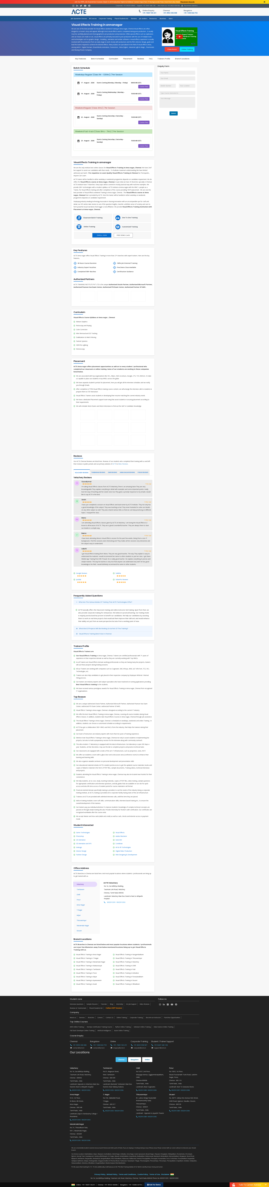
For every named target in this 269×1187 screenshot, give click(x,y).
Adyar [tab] (79, 915)
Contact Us (109, 1017)
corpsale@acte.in (140, 1048)
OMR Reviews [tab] (112, 472)
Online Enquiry (148, 10)
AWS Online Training (77, 1027)
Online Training (187, 49)
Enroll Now (102, 235)
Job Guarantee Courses (79, 18)
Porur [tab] (78, 900)
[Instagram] (73, 5)
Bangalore (188, 10)
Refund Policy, (112, 1174)
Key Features (80, 59)
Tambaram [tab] (80, 889)
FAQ (150, 59)
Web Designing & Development (126, 855)
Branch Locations (182, 59)
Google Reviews (81, 573)
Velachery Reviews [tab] (81, 472)
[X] (81, 5)
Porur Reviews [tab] (143, 472)
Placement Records (187, 2)
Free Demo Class (123, 235)
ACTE (114, 464)
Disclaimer (165, 1174)
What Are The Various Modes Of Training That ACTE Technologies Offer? (105, 602)
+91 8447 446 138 (161, 1045)
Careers (100, 1017)
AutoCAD (119, 840)
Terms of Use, (154, 1174)
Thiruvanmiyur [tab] (81, 920)
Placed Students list (121, 18)
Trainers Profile (164, 59)
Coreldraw (119, 844)
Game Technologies (83, 833)
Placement (127, 59)
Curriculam (113, 59)
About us (73, 1017)
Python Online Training (123, 1027)
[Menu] (1, 17)
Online (147, 1060)
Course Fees (144, 87)
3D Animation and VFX (83, 844)
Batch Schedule (97, 59)
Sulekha (118, 573)
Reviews (134, 18)
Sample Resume (92, 1004)
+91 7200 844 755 (100, 1045)
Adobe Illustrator (121, 836)
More (171, 18)
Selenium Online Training (142, 1027)
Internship (119, 1004)
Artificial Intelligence (104, 1031)
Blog (111, 1004)
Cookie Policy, (142, 1174)
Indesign (79, 847)
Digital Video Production (124, 851)
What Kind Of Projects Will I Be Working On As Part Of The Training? (103, 629)
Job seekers (143, 18)
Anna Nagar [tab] (81, 905)
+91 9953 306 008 (79, 1045)
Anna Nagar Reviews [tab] (127, 472)
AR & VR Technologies (123, 847)
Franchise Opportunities (172, 1017)
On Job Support (131, 1004)
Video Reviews (123, 464)
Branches (163, 18)
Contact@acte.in (78, 1048)
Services (82, 1017)
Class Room (172, 49)
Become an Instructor (153, 1017)
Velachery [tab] (80, 884)
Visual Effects (120, 833)
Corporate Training (105, 18)
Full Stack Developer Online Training (82, 1031)
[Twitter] (167, 1004)
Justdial (78, 579)
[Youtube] (85, 5)
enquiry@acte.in (119, 1048)
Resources (153, 18)
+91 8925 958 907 (140, 1045)
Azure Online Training (121, 1031)
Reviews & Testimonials (78, 1008)
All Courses (93, 18)
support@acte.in (160, 1048)
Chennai (166, 10)
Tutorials (104, 1004)
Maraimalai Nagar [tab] (83, 926)
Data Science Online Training (163, 1027)
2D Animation (81, 840)
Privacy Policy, (100, 1174)
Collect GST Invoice (114, 1008)
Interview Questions (76, 1004)
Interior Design (81, 851)
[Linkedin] (77, 5)
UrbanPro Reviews (122, 579)
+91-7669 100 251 (120, 1045)
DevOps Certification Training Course (99, 1027)
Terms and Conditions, (127, 1174)
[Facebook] (89, 5)
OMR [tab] (78, 895)
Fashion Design (81, 855)
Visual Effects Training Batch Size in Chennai (95, 634)
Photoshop (80, 836)
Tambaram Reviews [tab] (98, 472)
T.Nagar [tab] (79, 910)
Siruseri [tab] (79, 931)
